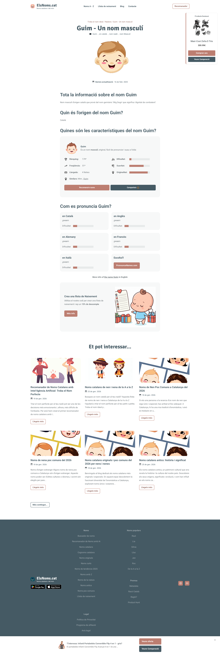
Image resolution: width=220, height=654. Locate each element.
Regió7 (134, 597)
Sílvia (133, 547)
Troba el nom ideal (95, 21)
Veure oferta (147, 641)
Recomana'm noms (87, 187)
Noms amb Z (86, 574)
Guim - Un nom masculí (123, 21)
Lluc (134, 552)
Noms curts (86, 563)
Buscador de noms (86, 535)
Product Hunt (134, 602)
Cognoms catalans (86, 552)
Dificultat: (66, 225)
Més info (71, 313)
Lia (133, 541)
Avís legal (86, 630)
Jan (134, 557)
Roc (134, 563)
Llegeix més (38, 421)
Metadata (133, 586)
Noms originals (86, 557)
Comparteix (131, 187)
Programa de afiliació (86, 625)
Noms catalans (86, 547)
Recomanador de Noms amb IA (86, 541)
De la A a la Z (134, 568)
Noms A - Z (89, 6)
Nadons (108, 21)
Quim (85, 178)
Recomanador (181, 6)
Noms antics (86, 585)
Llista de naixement (86, 596)
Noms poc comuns (86, 590)
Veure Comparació (201, 59)
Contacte (132, 6)
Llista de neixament (107, 6)
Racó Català (133, 591)
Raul (134, 535)
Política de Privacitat (86, 619)
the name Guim (111, 277)
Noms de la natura (86, 580)
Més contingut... (40, 504)
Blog (122, 6)
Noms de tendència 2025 (86, 568)
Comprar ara (202, 53)
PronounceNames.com (126, 265)
